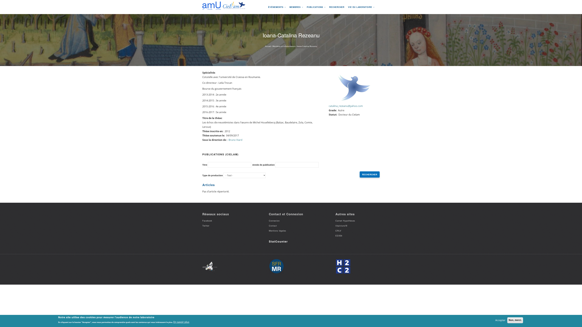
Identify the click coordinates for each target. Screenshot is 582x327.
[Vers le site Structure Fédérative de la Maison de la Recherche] (276, 266)
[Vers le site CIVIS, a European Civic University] (209, 266)
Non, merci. (515, 320)
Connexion (274, 220)
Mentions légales (277, 230)
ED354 (338, 235)
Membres (295, 7)
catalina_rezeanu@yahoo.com (346, 106)
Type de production (212, 175)
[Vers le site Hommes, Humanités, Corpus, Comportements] (343, 266)
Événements (276, 7)
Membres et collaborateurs (284, 46)
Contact (273, 225)
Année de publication (263, 164)
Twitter (205, 225)
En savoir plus (181, 322)
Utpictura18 (341, 225)
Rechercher (336, 7)
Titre (204, 164)
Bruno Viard (235, 140)
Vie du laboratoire (360, 7)
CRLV (338, 230)
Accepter (500, 320)
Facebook (207, 220)
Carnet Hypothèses (345, 220)
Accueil (268, 46)
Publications (315, 7)
